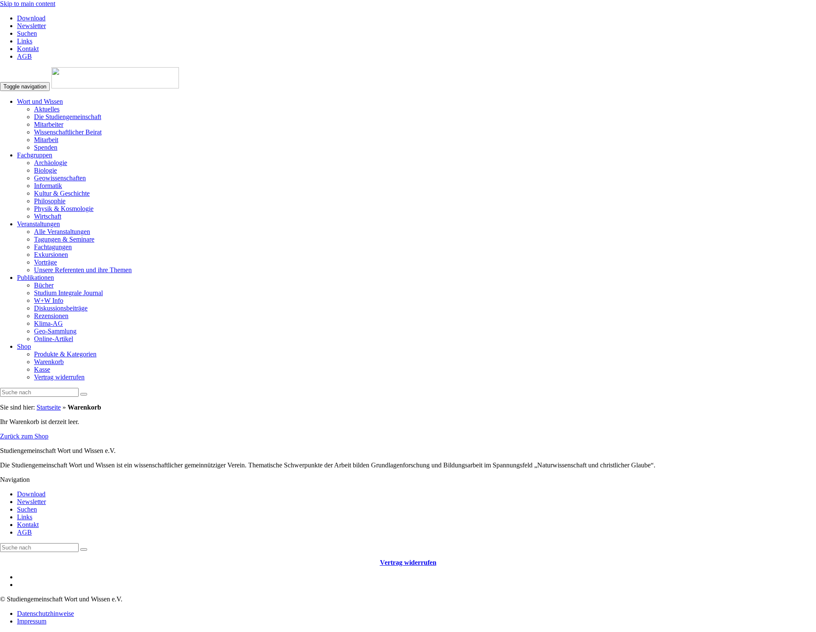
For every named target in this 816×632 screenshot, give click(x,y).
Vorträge (45, 262)
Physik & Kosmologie (64, 208)
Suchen (27, 33)
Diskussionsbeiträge (61, 308)
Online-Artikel (53, 338)
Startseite (49, 407)
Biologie (45, 170)
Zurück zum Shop (24, 436)
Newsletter (31, 25)
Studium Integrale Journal (68, 292)
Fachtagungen (53, 247)
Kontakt (28, 48)
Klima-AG (48, 323)
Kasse (42, 369)
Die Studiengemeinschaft (67, 116)
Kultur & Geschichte (62, 193)
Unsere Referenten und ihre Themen (83, 269)
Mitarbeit (46, 139)
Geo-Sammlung (55, 331)
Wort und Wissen (40, 101)
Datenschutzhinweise (45, 613)
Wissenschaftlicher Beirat (68, 132)
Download (31, 18)
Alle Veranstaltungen (62, 231)
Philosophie (49, 201)
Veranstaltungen (38, 224)
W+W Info (48, 300)
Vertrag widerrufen (59, 377)
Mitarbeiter (48, 124)
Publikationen (35, 277)
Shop (24, 346)
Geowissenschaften (60, 178)
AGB (24, 56)
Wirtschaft (47, 216)
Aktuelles (47, 109)
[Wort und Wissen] (115, 86)
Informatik (48, 185)
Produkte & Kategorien (65, 354)
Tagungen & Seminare (64, 239)
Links (24, 41)
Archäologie (50, 162)
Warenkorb (49, 361)
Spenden (45, 147)
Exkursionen (51, 254)
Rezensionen (51, 315)
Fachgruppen (34, 155)
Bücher (44, 285)
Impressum (31, 621)
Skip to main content (27, 3)
